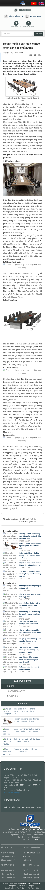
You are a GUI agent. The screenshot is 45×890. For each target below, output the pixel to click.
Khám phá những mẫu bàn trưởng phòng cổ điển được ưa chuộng (27, 730)
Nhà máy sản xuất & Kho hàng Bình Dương (22, 808)
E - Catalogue (28, 857)
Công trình (31, 886)
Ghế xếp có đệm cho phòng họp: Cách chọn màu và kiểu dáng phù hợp (27, 711)
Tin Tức (10, 686)
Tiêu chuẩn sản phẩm (31, 853)
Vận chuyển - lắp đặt (31, 878)
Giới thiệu (21, 886)
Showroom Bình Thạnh (14, 769)
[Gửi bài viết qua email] (31, 55)
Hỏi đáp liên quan (29, 860)
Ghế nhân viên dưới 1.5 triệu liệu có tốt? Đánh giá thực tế (27, 740)
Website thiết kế (28, 27)
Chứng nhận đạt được (9, 860)
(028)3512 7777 (24, 10)
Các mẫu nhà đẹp (8, 870)
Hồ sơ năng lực (16, 16)
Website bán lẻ (16, 27)
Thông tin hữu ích (8, 874)
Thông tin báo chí (8, 878)
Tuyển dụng (35, 16)
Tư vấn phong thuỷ (30, 870)
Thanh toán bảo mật (31, 874)
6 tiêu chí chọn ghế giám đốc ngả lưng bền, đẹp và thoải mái (26, 720)
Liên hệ (38, 888)
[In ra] (35, 55)
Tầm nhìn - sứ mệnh (9, 857)
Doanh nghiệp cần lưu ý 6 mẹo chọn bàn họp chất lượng (28, 750)
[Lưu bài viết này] (39, 55)
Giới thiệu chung (7, 853)
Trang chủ (12, 886)
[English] (41, 3)
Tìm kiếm (39, 34)
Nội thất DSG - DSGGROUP (31, 883)
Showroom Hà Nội (12, 800)
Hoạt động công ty (16, 691)
